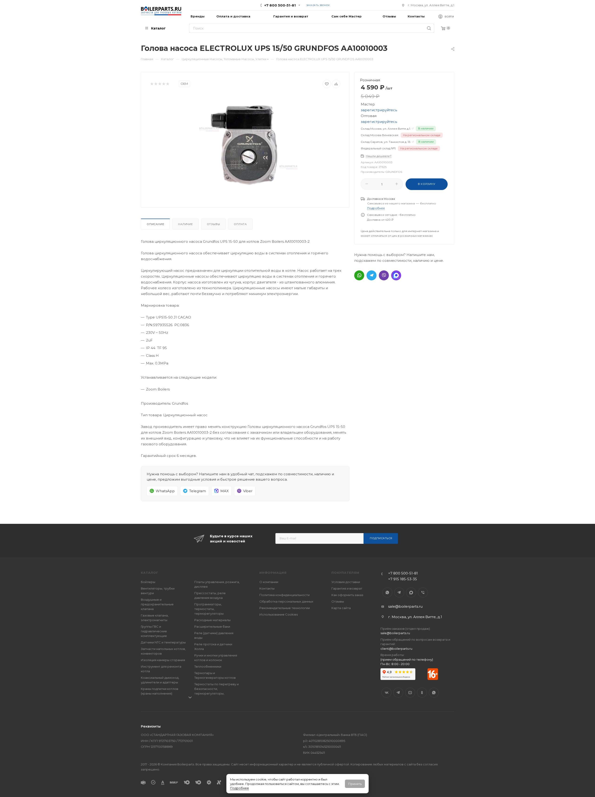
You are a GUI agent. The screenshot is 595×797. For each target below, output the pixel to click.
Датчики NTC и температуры (163, 642)
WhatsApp (387, 592)
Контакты (266, 588)
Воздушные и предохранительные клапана (157, 604)
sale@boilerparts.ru (405, 606)
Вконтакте (386, 693)
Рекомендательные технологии (284, 608)
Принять (355, 784)
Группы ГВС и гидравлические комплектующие (154, 631)
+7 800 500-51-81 (280, 5)
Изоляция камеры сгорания (163, 660)
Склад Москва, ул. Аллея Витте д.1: (386, 128)
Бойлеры (148, 582)
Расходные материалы (212, 620)
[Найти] (429, 28)
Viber (423, 592)
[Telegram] (372, 275)
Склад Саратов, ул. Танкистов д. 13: (386, 142)
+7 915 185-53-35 (402, 579)
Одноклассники (422, 693)
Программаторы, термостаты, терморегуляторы (209, 608)
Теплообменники (207, 666)
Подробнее (239, 788)
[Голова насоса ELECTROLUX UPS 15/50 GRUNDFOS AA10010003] (245, 146)
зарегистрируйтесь (379, 110)
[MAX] (396, 275)
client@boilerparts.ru (396, 648)
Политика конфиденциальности (284, 595)
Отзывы (213, 224)
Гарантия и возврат (346, 588)
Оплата (240, 224)
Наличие (185, 224)
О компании (268, 582)
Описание (155, 224)
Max (411, 592)
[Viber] (384, 275)
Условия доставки (345, 582)
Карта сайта (341, 608)
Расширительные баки (212, 626)
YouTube (410, 693)
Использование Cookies (278, 614)
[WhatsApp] (359, 275)
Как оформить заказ (347, 595)
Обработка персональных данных (286, 601)
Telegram (399, 592)
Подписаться (381, 538)
